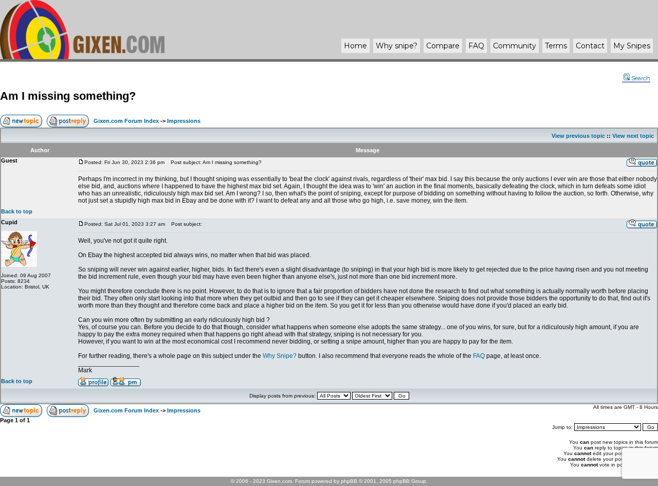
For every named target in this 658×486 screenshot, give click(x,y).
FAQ (476, 45)
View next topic (633, 136)
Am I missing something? (68, 95)
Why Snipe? (280, 355)
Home (355, 45)
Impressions (183, 121)
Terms (556, 45)
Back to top (16, 211)
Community (514, 45)
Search (640, 78)
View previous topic (578, 136)
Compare (443, 45)
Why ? (396, 45)
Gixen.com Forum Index (126, 121)
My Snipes (631, 45)
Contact (590, 45)
